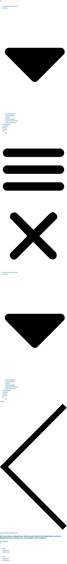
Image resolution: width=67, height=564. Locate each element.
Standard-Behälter (10, 114)
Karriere (5, 127)
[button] (33, 202)
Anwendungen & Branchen (10, 6)
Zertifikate (5, 126)
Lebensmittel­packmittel (11, 120)
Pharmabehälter (9, 115)
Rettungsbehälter (10, 119)
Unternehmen (6, 124)
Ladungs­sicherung (10, 122)
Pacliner (7, 117)
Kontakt (5, 129)
